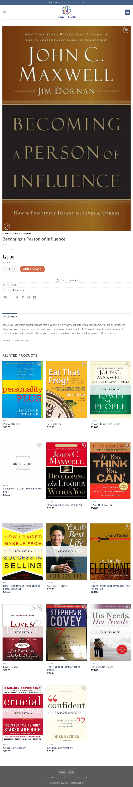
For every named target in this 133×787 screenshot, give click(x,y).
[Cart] (127, 12)
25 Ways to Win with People (105, 424)
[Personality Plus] (22, 389)
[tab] (9, 316)
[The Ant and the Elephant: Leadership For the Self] (110, 551)
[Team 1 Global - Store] (66, 12)
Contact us (69, 2)
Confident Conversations (60, 748)
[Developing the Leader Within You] (66, 470)
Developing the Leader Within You (65, 505)
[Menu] (4, 12)
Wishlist (58, 2)
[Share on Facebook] (11, 297)
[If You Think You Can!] (110, 470)
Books (16, 233)
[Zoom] (7, 227)
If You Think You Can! (102, 505)
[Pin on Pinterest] (28, 297)
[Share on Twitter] (17, 297)
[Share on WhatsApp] (5, 297)
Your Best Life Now (57, 586)
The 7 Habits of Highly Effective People (63, 668)
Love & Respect (11, 667)
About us (80, 2)
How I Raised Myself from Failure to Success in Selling (21, 587)
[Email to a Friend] (23, 297)
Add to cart (32, 268)
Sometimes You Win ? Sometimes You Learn (22, 490)
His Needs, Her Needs (102, 667)
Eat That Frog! (54, 424)
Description (9, 316)
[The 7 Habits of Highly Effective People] (66, 632)
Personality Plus (11, 424)
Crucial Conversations (14, 748)
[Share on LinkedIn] (34, 297)
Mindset (28, 233)
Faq (51, 2)
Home (5, 233)
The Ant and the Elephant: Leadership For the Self (110, 587)
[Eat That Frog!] (66, 389)
